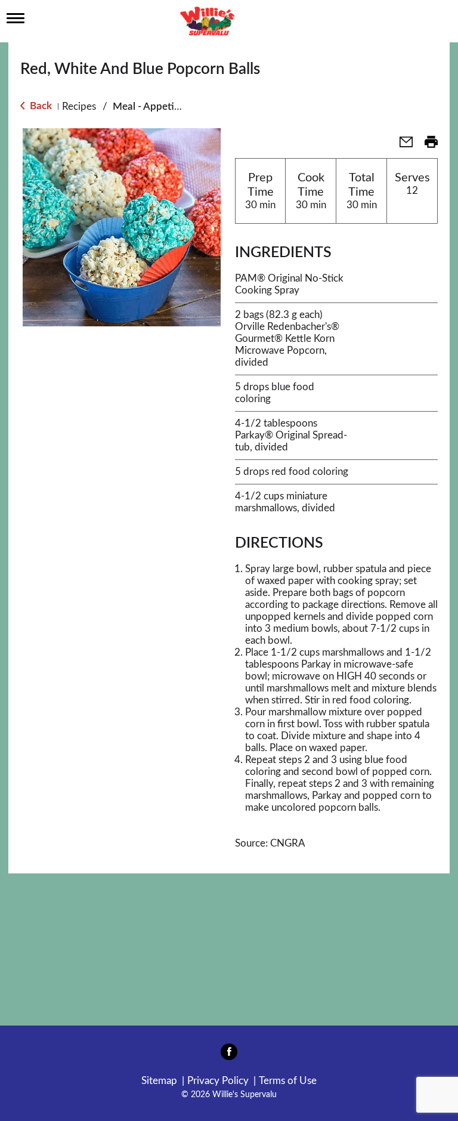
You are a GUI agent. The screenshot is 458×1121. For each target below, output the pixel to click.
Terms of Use (288, 1081)
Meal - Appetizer (150, 106)
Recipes (79, 106)
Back (39, 106)
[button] (401, 146)
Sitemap (159, 1081)
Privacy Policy (218, 1081)
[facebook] (229, 1055)
